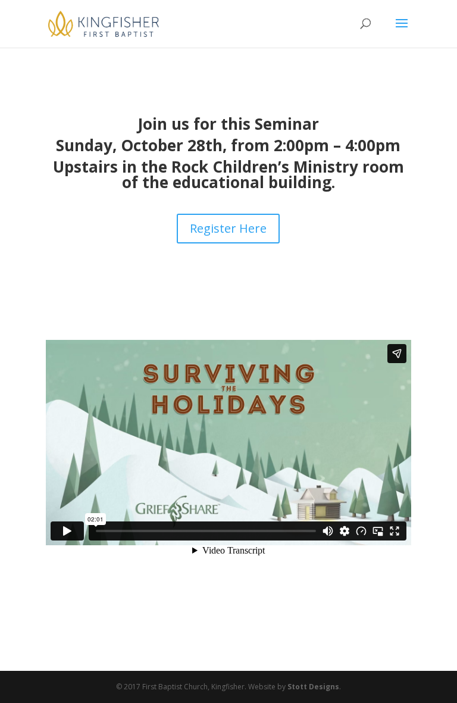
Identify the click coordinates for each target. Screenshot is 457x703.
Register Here (228, 228)
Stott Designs (313, 687)
